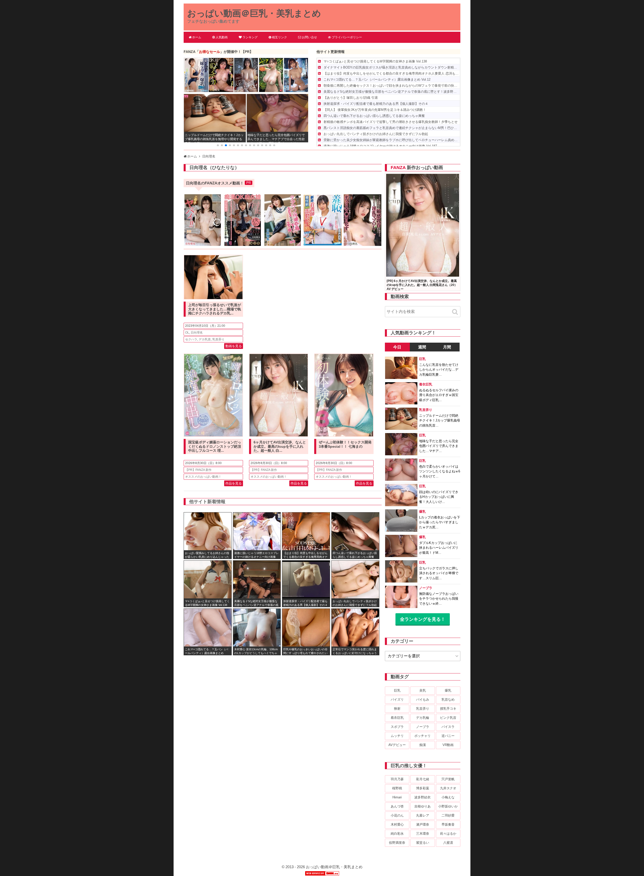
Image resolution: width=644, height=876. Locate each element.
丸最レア (422, 815)
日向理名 (197, 332)
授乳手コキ (448, 708)
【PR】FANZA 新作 (198, 470)
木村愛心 (397, 824)
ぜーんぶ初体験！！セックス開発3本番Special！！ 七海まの (345, 444)
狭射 (397, 708)
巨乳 (397, 690)
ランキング (250, 37)
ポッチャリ (422, 736)
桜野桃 (397, 788)
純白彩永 (397, 833)
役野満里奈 (397, 843)
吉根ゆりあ (422, 806)
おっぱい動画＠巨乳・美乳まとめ (254, 13)
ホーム (196, 37)
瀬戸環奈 (422, 824)
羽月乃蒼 (397, 779)
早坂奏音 (448, 824)
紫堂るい (422, 843)
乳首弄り (218, 339)
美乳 (422, 690)
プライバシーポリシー (347, 37)
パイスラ (448, 727)
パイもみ (422, 699)
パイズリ (397, 699)
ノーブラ (422, 727)
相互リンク (279, 37)
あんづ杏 (397, 806)
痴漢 (422, 745)
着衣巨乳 (397, 718)
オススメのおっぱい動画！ (203, 476)
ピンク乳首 (448, 718)
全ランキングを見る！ (422, 619)
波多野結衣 (422, 797)
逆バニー (448, 736)
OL (187, 332)
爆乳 (448, 690)
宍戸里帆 (448, 779)
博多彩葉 (422, 788)
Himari (397, 797)
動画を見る (233, 346)
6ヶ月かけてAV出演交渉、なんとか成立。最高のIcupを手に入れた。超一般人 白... (280, 446)
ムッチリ (397, 736)
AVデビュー (397, 745)
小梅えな (448, 797)
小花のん (397, 815)
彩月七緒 (422, 779)
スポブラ (397, 727)
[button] (218, 145)
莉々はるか (448, 833)
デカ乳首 (205, 339)
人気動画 (222, 37)
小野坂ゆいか (448, 806)
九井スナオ (448, 788)
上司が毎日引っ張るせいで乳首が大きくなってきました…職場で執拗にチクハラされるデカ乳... (214, 309)
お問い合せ (309, 37)
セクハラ (191, 339)
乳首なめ (448, 699)
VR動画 (448, 745)
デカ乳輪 (422, 718)
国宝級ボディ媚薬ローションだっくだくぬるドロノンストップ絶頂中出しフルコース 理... (214, 446)
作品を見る (233, 483)
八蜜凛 (448, 843)
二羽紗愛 (448, 815)
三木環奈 (422, 833)
